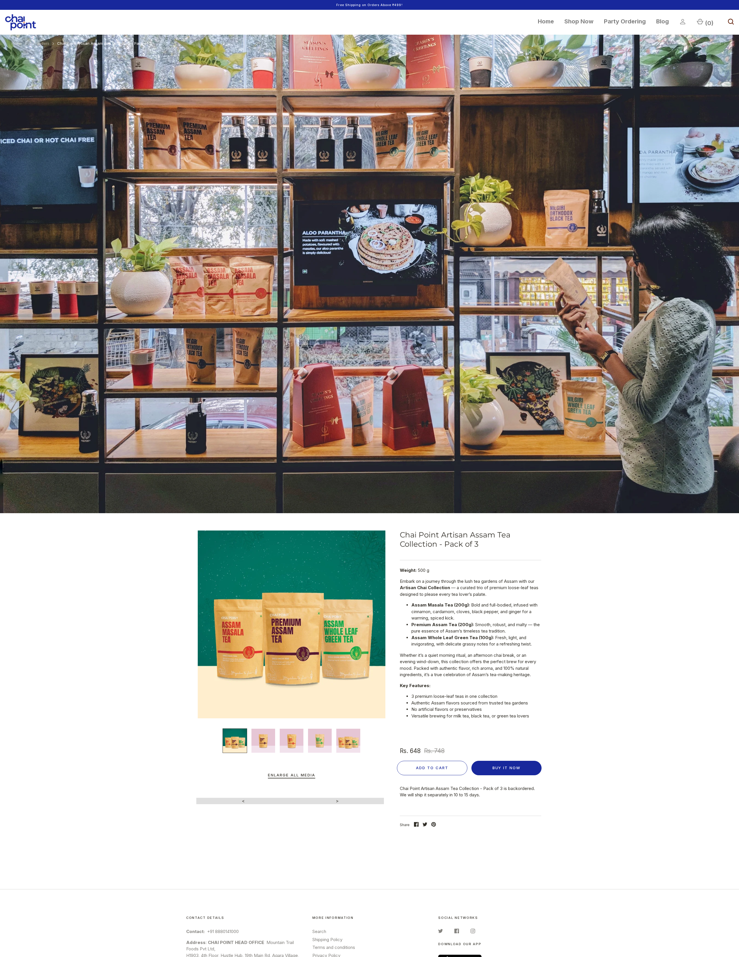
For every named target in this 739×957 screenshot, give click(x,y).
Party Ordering (625, 21)
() (709, 23)
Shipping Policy (327, 939)
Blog (662, 21)
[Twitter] (440, 932)
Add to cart (432, 767)
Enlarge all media (291, 775)
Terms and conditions (333, 947)
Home (546, 21)
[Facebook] (456, 932)
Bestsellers (39, 43)
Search (319, 931)
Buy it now (506, 767)
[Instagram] (473, 932)
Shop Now (579, 21)
